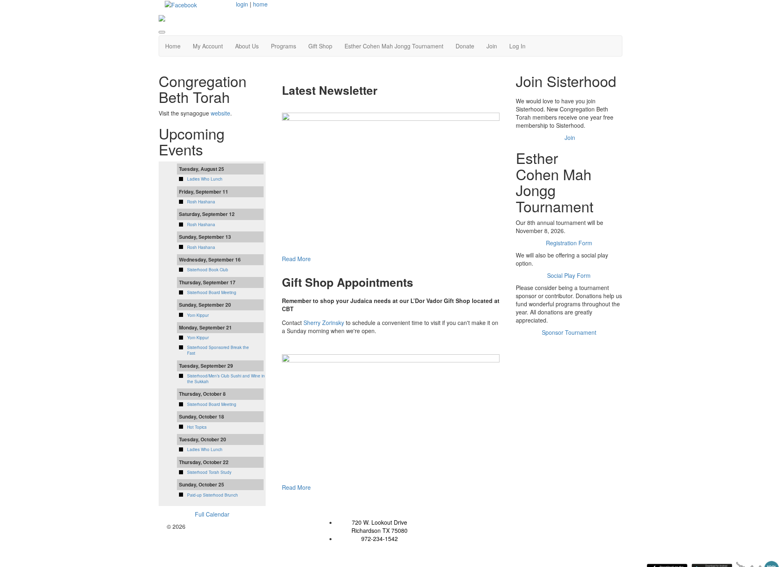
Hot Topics (197, 427)
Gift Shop (320, 46)
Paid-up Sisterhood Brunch (212, 495)
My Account (208, 46)
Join (491, 46)
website (220, 113)
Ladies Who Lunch (205, 179)
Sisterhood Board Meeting (211, 292)
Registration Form (569, 243)
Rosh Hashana (201, 202)
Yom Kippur (198, 315)
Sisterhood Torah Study (209, 472)
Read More (296, 259)
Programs (283, 46)
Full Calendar (212, 514)
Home (173, 46)
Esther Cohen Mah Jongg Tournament (394, 46)
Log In (517, 46)
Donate (465, 46)
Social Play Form (569, 275)
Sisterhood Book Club (207, 270)
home (260, 4)
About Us (247, 46)
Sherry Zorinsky (323, 322)
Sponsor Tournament (569, 332)
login (242, 4)
